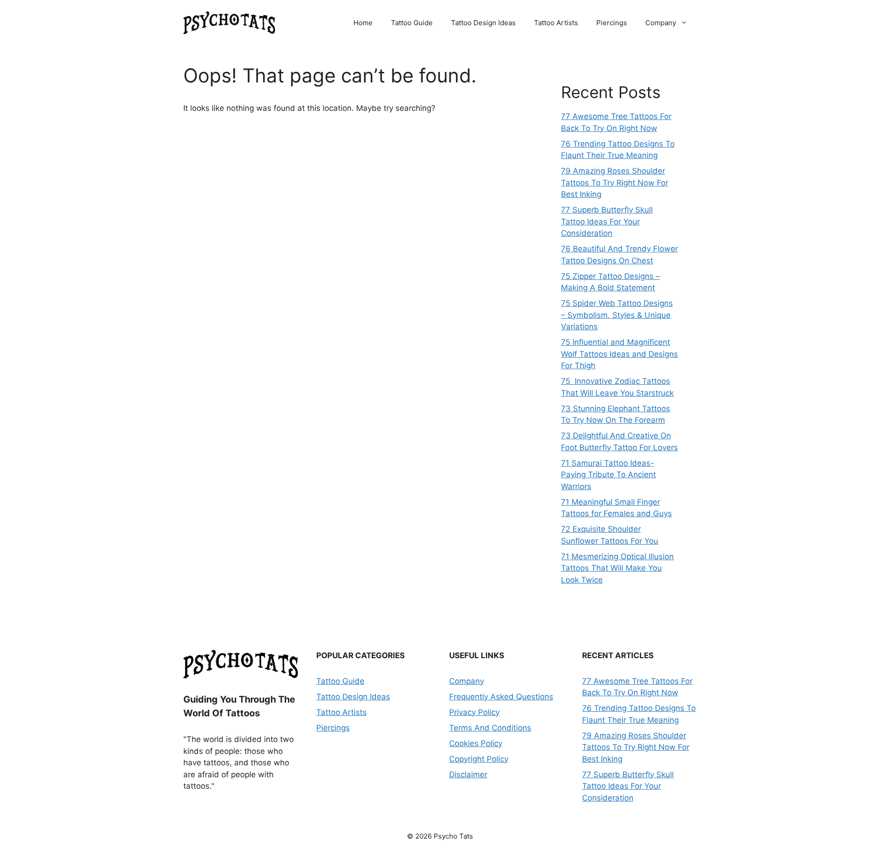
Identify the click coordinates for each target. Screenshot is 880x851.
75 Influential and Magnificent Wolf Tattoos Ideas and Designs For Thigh (619, 354)
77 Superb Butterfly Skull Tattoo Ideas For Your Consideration (607, 221)
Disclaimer (468, 774)
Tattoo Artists (556, 22)
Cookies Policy (475, 743)
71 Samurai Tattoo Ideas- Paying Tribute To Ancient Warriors (608, 474)
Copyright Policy (478, 759)
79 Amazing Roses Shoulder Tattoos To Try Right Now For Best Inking (614, 182)
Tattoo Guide (412, 22)
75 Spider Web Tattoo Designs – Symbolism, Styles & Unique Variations (617, 315)
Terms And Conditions (490, 727)
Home (363, 22)
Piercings (611, 22)
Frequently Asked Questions (501, 696)
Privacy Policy (474, 712)
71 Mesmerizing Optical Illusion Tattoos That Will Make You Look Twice (617, 568)
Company (660, 22)
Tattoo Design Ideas (483, 22)
